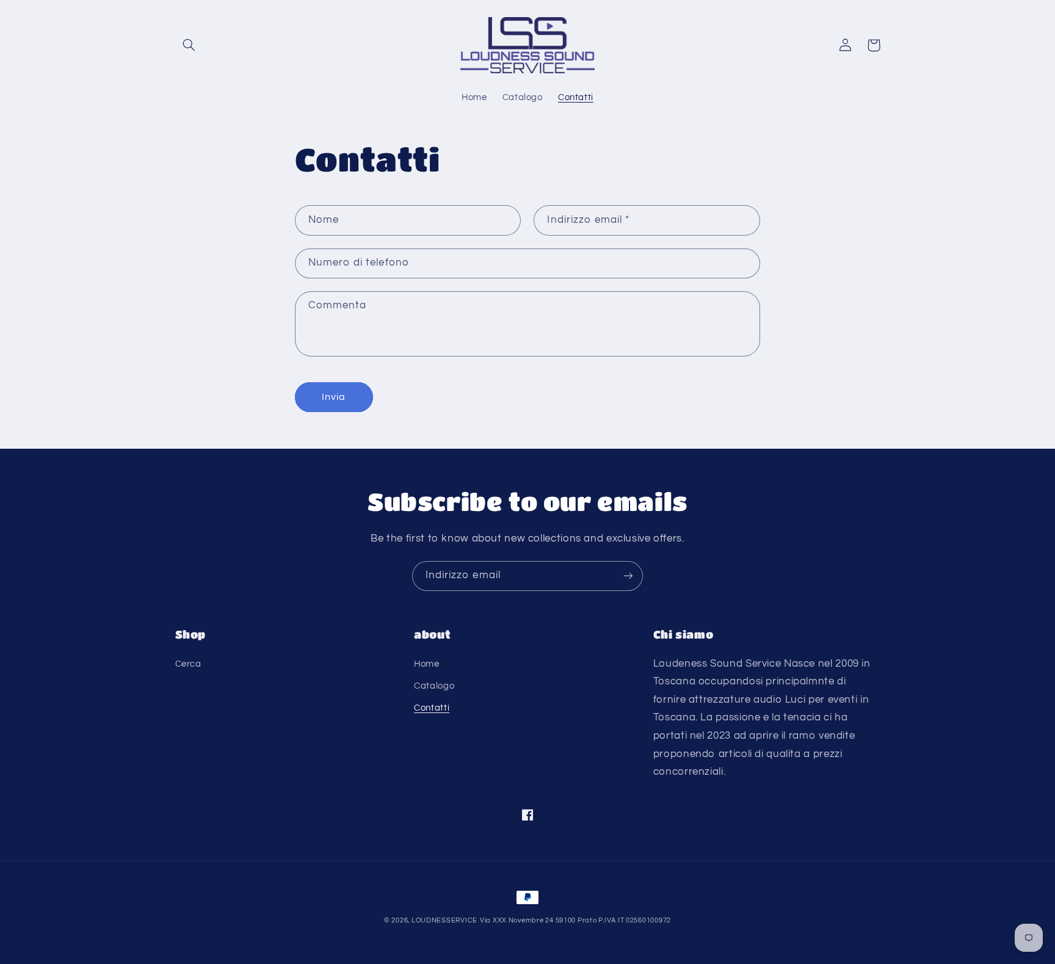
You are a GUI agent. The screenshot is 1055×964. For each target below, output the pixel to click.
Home (427, 664)
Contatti (431, 707)
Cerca (188, 664)
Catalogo (434, 685)
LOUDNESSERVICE (444, 920)
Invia (334, 397)
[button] (189, 45)
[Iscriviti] (628, 576)
